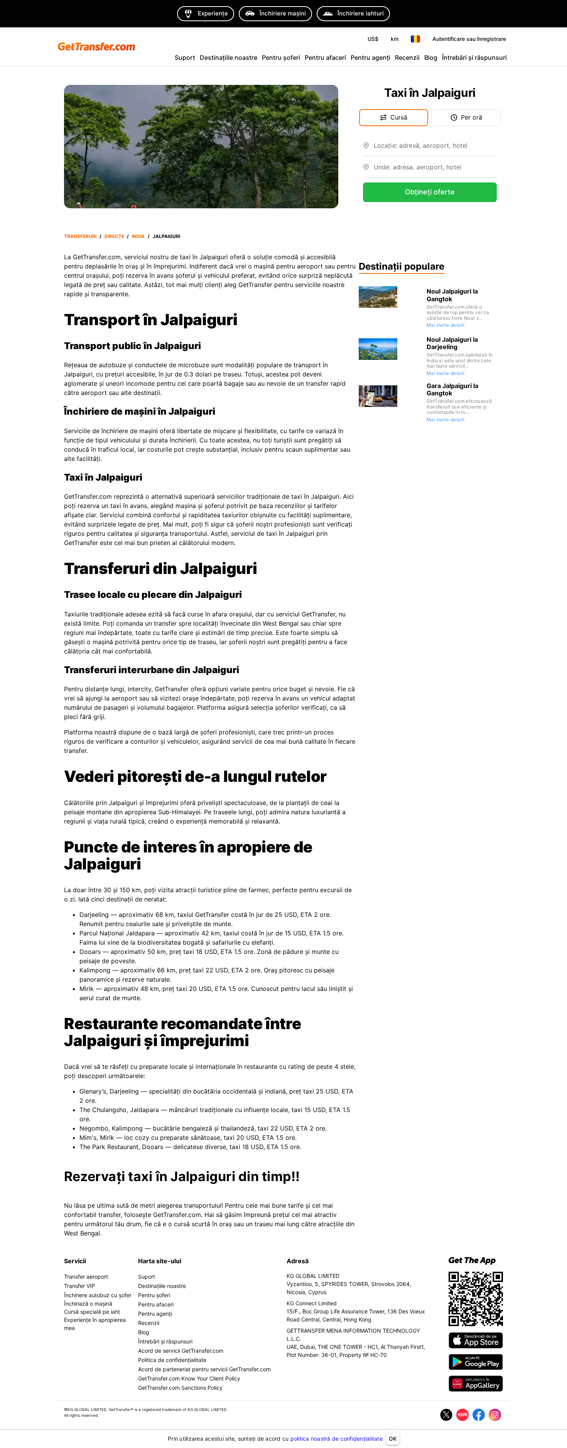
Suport (185, 57)
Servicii (75, 1261)
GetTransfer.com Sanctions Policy (180, 1387)
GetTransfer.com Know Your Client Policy (189, 1378)
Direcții (114, 236)
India (138, 236)
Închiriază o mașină (88, 1303)
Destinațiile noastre (228, 57)
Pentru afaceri (325, 57)
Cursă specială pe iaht (92, 1311)
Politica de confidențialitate (172, 1360)
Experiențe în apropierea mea (95, 1323)
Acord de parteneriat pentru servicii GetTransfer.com (204, 1369)
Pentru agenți (370, 57)
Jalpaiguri (166, 236)
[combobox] (435, 148)
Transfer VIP (79, 1286)
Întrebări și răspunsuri (474, 57)
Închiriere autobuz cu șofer (98, 1295)
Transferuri (80, 236)
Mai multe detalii (446, 325)
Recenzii (407, 57)
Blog (430, 57)
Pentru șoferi (281, 57)
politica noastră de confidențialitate (336, 1438)
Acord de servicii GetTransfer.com (180, 1350)
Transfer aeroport (86, 1276)
